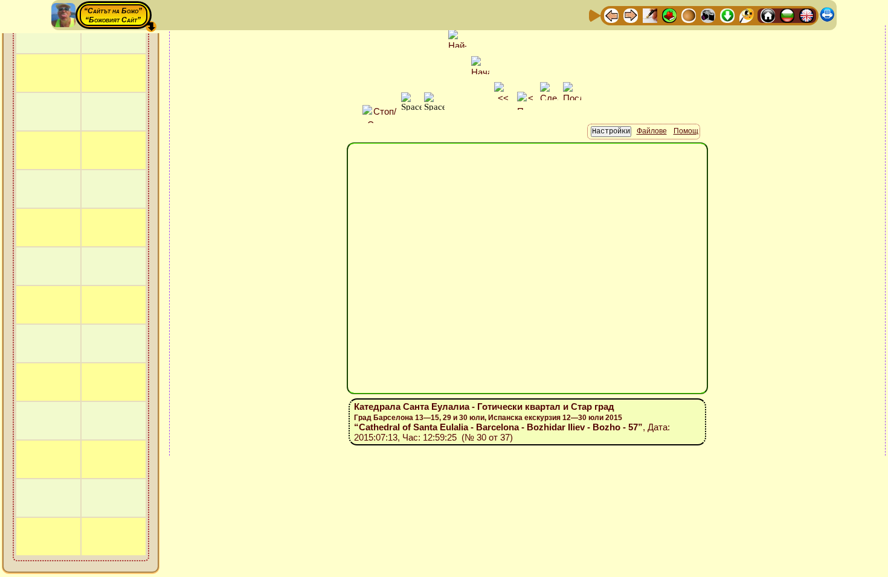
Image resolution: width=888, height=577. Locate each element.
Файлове (652, 131)
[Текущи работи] (688, 15)
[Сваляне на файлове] (727, 15)
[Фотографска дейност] (708, 15)
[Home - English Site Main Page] (806, 15)
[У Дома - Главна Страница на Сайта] (768, 15)
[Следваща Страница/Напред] (630, 15)
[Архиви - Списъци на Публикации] (650, 15)
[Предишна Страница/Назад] (611, 15)
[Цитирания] (669, 15)
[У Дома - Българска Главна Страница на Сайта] (787, 15)
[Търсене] (746, 15)
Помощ (686, 131)
